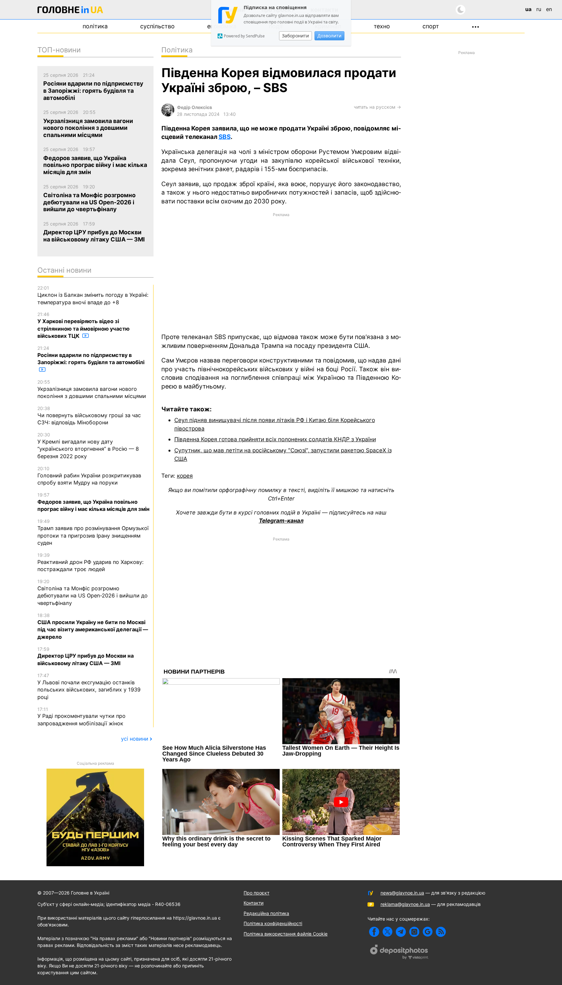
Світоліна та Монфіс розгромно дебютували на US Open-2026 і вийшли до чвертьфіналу (92, 592)
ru (538, 9)
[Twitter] (387, 932)
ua (528, 9)
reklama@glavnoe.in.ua (405, 904)
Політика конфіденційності (273, 923)
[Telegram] (401, 932)
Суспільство (157, 26)
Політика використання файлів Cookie (286, 934)
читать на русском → (377, 107)
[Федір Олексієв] (167, 114)
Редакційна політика (266, 913)
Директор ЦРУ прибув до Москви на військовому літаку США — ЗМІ (85, 656)
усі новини (134, 738)
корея (185, 475)
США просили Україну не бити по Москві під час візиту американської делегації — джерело (92, 626)
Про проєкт (256, 893)
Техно (382, 26)
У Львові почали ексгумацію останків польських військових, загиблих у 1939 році (88, 686)
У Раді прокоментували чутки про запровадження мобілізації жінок (81, 716)
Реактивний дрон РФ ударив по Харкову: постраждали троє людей (90, 562)
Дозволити (329, 36)
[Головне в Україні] (70, 11)
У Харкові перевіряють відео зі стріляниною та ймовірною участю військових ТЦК (83, 325)
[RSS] (441, 932)
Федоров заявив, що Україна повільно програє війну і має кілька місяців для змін (93, 502)
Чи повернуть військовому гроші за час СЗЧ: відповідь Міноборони (89, 415)
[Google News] (427, 932)
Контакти (253, 903)
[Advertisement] (281, 272)
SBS (225, 137)
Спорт (430, 26)
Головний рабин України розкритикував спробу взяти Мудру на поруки (89, 476)
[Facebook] (374, 932)
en (549, 9)
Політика (95, 26)
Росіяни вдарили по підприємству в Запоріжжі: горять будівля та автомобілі (90, 355)
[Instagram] (414, 932)
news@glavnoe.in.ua (402, 893)
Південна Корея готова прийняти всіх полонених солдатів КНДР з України (275, 439)
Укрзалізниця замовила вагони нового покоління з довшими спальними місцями (91, 389)
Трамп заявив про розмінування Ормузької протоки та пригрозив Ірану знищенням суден (93, 532)
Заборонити (295, 36)
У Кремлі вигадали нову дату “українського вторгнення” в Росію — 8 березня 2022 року (88, 445)
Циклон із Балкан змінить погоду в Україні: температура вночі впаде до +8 (92, 295)
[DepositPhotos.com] (399, 953)
